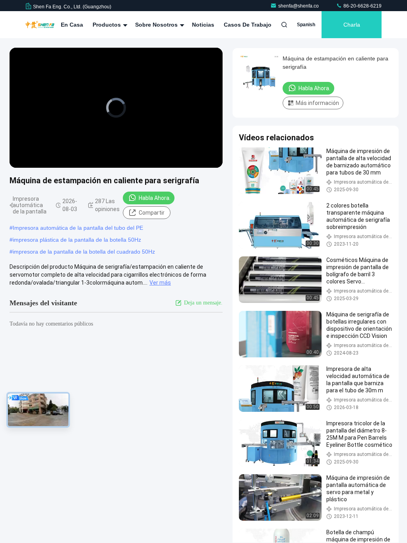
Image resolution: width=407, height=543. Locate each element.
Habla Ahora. (155, 198)
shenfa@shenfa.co (299, 6)
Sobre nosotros (157, 24)
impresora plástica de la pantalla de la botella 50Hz (77, 240)
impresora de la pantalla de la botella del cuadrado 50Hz (84, 251)
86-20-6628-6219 (362, 6)
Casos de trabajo (247, 24)
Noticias (203, 24)
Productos (107, 24)
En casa (72, 24)
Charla (351, 24)
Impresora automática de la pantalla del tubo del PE (78, 228)
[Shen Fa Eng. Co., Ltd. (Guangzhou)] (39, 24)
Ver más (160, 282)
